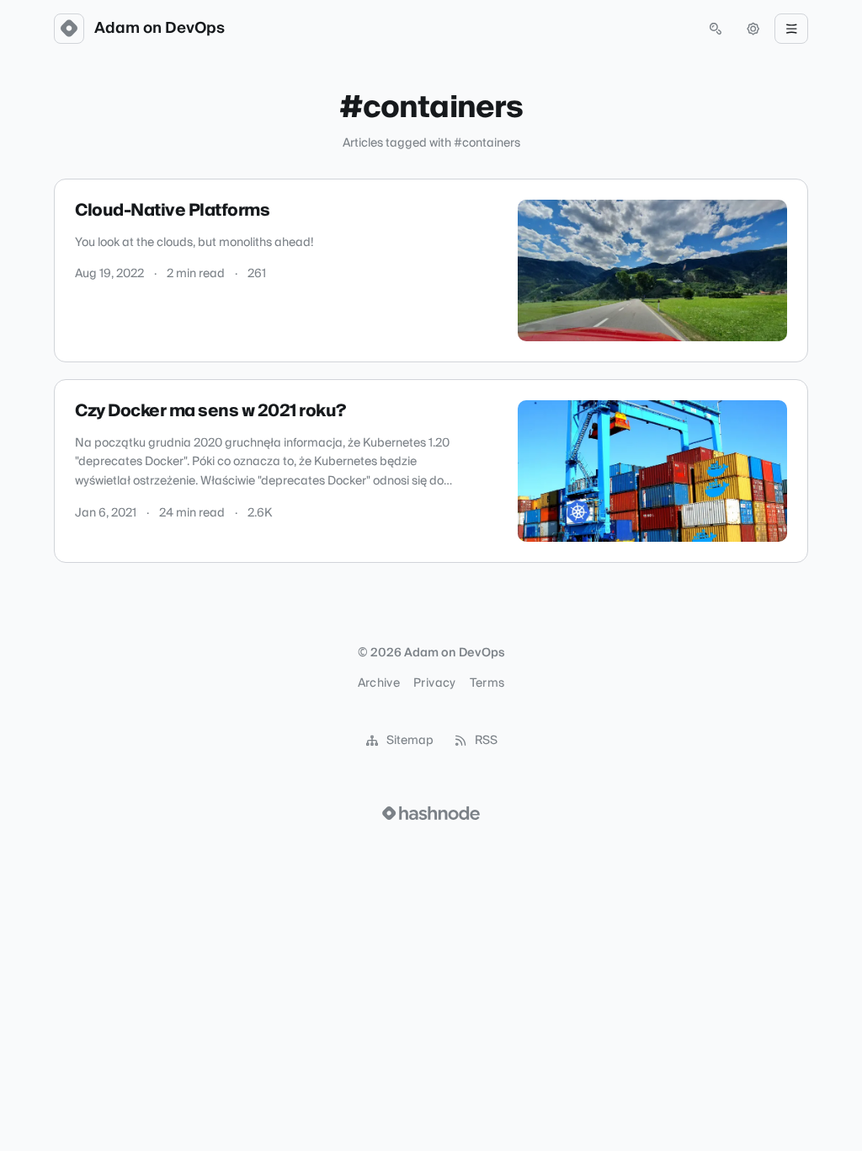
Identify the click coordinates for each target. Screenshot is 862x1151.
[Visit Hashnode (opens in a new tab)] (431, 813)
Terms (487, 683)
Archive (379, 683)
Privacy (434, 683)
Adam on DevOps (159, 28)
